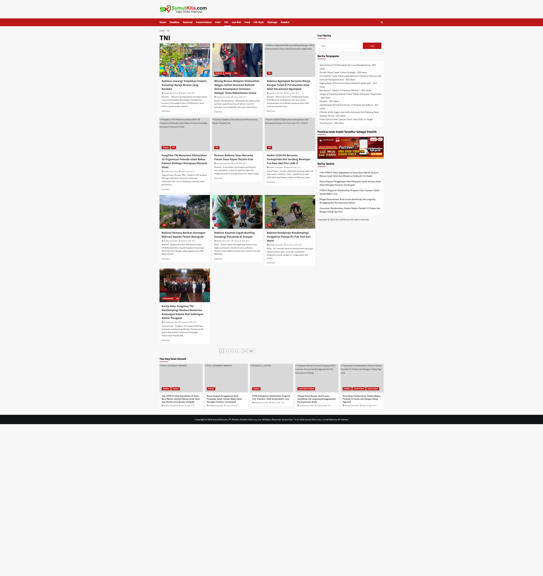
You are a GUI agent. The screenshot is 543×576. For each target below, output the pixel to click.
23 (245, 351)
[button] (382, 22)
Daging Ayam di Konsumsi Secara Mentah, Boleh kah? (345, 83)
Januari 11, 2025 (292, 245)
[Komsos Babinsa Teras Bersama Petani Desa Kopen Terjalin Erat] (237, 134)
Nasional (187, 22)
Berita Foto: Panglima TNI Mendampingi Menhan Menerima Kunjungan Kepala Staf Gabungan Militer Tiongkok (182, 312)
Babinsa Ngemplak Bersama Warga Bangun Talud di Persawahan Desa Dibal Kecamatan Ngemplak (288, 85)
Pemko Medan (373, 388)
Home (163, 22)
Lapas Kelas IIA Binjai (306, 388)
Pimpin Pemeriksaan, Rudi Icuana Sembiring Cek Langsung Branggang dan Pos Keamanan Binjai (347, 201)
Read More (166, 111)
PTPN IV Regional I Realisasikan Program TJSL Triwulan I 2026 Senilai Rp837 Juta (349, 192)
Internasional (168, 298)
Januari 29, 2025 (239, 241)
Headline (174, 22)
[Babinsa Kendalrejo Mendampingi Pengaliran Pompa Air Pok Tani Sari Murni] (290, 212)
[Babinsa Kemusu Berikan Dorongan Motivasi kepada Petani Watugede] (185, 212)
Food (247, 22)
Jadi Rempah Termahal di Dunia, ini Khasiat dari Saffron (346, 104)
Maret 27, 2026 (186, 93)
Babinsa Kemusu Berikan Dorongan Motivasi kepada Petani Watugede (183, 235)
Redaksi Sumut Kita (171, 93)
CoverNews (328, 419)
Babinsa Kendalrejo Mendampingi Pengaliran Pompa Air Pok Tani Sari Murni (289, 237)
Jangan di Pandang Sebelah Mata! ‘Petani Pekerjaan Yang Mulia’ (350, 93)
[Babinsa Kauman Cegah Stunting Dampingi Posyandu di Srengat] (237, 212)
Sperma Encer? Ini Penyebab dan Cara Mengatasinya (345, 65)
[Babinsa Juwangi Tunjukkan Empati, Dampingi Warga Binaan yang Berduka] (185, 60)
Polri (218, 22)
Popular (228, 73)
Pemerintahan (204, 22)
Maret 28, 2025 (186, 241)
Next (251, 351)
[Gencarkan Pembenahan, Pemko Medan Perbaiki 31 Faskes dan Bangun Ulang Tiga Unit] (362, 378)
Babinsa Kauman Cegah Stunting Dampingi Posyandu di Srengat (234, 235)
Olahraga (272, 22)
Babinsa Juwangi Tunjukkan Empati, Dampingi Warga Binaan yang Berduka (184, 85)
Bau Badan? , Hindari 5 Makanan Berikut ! (340, 90)
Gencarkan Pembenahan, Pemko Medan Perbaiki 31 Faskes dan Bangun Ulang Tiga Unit (350, 210)
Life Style (259, 22)
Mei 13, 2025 (290, 93)
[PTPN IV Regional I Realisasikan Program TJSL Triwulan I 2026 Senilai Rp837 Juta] (271, 378)
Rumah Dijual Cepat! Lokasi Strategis (337, 72)
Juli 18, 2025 (238, 97)
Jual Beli (236, 22)
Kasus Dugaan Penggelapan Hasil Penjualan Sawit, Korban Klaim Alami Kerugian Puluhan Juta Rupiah (350, 183)
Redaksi (285, 22)
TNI (226, 22)
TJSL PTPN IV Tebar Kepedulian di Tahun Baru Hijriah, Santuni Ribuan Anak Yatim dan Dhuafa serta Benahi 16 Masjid (349, 174)
